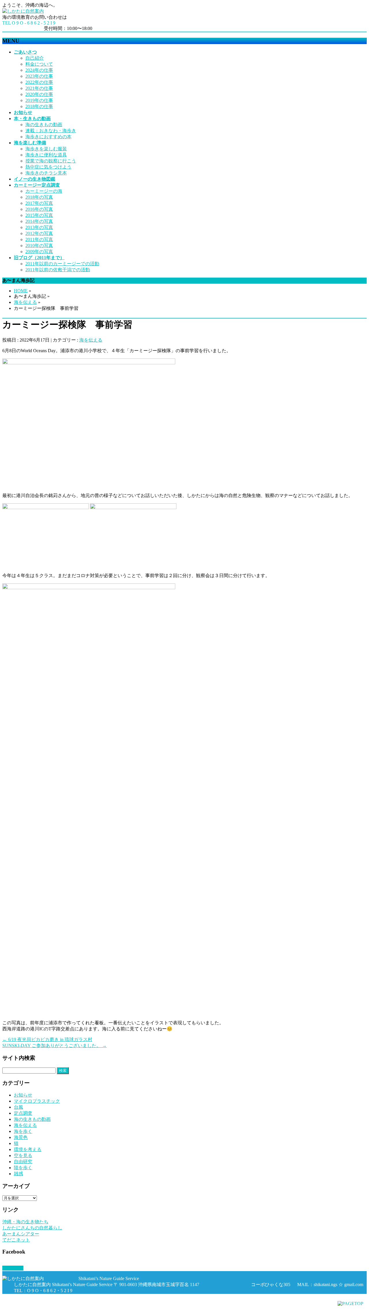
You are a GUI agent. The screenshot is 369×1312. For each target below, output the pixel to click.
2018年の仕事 (39, 106)
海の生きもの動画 (43, 124)
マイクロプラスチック (37, 1101)
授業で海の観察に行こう (50, 160)
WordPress (35, 1307)
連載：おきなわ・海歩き (50, 130)
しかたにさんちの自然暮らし (32, 1227)
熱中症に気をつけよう (48, 166)
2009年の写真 (39, 251)
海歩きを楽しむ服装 (46, 148)
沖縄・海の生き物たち (25, 1221)
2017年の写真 (39, 203)
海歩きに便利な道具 (46, 154)
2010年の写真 (39, 245)
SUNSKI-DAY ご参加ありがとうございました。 (54, 1045)
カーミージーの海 (43, 191)
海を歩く (23, 1131)
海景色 (21, 1137)
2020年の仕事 (39, 94)
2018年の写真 (39, 197)
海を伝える (25, 302)
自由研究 (23, 1161)
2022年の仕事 (39, 82)
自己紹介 (34, 58)
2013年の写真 (39, 227)
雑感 (18, 1173)
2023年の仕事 (39, 76)
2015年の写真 (39, 215)
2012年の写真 (39, 233)
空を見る (23, 1155)
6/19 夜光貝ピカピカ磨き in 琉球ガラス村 (47, 1039)
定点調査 (23, 1113)
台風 (18, 1107)
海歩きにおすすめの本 (48, 136)
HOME (21, 290)
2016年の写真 (39, 209)
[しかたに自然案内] (23, 11)
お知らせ (23, 1095)
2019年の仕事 (39, 100)
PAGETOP (12, 1268)
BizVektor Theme (67, 1307)
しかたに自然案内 (45, 1301)
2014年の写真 (39, 221)
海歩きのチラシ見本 (46, 172)
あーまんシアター (20, 1233)
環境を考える (28, 1149)
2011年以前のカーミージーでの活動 (62, 263)
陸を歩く (23, 1167)
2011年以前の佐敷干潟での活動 (57, 269)
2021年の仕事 (39, 88)
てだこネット (16, 1239)
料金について (39, 64)
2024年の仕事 (39, 70)
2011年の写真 (39, 239)
